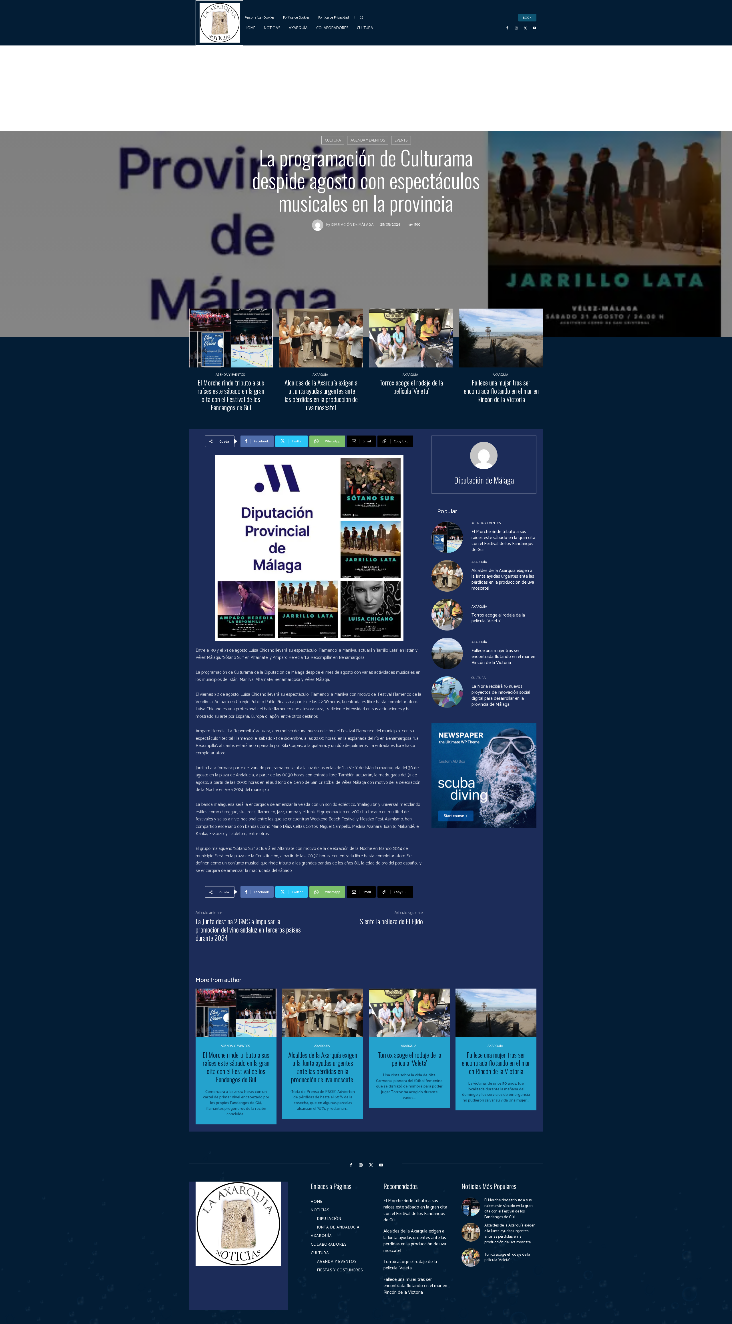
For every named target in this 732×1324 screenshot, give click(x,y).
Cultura (333, 140)
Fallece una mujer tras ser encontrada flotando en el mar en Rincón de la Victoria (501, 390)
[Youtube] (534, 28)
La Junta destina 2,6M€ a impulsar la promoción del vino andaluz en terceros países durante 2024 (248, 929)
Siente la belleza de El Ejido (391, 921)
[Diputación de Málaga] (319, 225)
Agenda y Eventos (368, 140)
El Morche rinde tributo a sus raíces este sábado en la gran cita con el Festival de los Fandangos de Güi (231, 394)
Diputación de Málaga (352, 225)
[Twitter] (525, 28)
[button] (361, 17)
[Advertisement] (366, 88)
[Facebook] (507, 28)
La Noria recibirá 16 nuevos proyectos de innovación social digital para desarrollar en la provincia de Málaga (501, 695)
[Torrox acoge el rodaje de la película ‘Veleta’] (411, 338)
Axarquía (320, 375)
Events (401, 140)
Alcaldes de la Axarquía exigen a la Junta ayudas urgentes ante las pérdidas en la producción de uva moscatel (321, 394)
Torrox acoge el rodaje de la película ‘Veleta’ (411, 386)
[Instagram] (516, 28)
